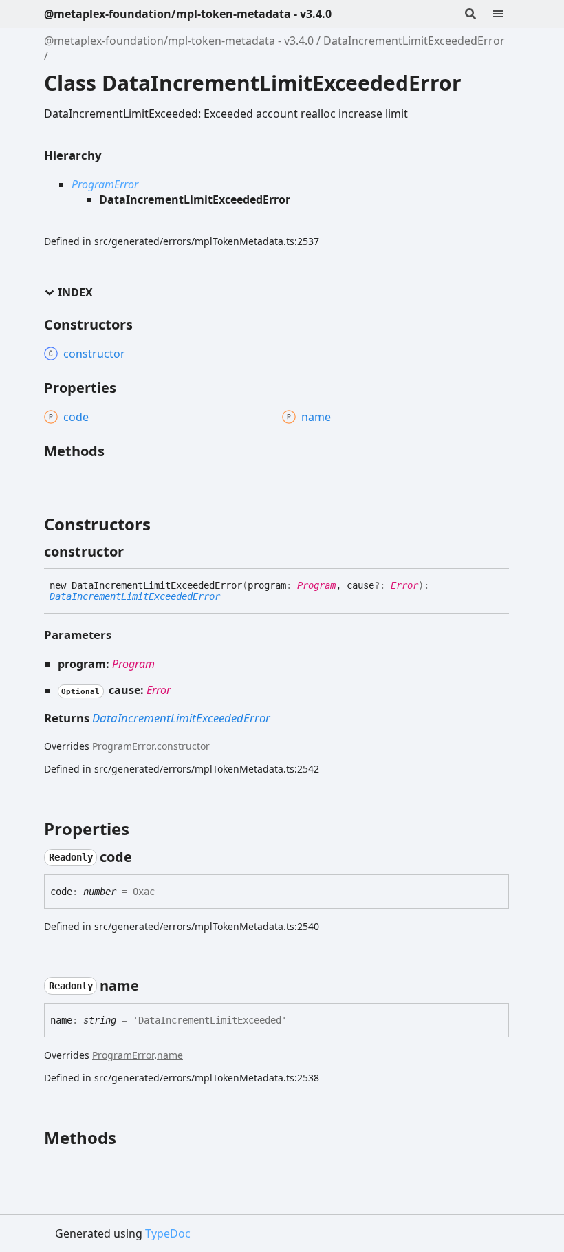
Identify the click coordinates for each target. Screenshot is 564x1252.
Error (404, 585)
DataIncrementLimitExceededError (414, 40)
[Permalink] (136, 552)
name (170, 1054)
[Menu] (506, 14)
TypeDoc (168, 1233)
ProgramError (105, 184)
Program (316, 585)
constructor (183, 746)
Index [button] (75, 292)
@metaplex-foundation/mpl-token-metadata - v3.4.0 (188, 13)
